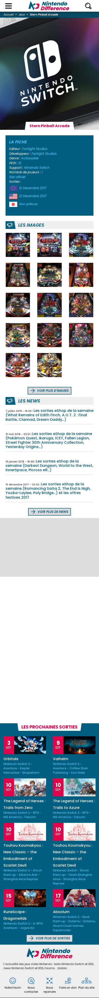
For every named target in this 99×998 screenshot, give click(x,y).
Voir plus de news (52, 512)
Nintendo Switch (37, 168)
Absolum (61, 911)
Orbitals (10, 758)
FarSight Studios (34, 149)
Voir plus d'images (52, 391)
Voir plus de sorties (52, 938)
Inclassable (29, 158)
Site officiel (17, 177)
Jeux (22, 14)
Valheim (60, 758)
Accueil (9, 14)
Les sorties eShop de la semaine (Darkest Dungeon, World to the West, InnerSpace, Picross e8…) (49, 466)
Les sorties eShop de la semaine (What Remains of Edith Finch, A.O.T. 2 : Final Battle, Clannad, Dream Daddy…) (49, 415)
